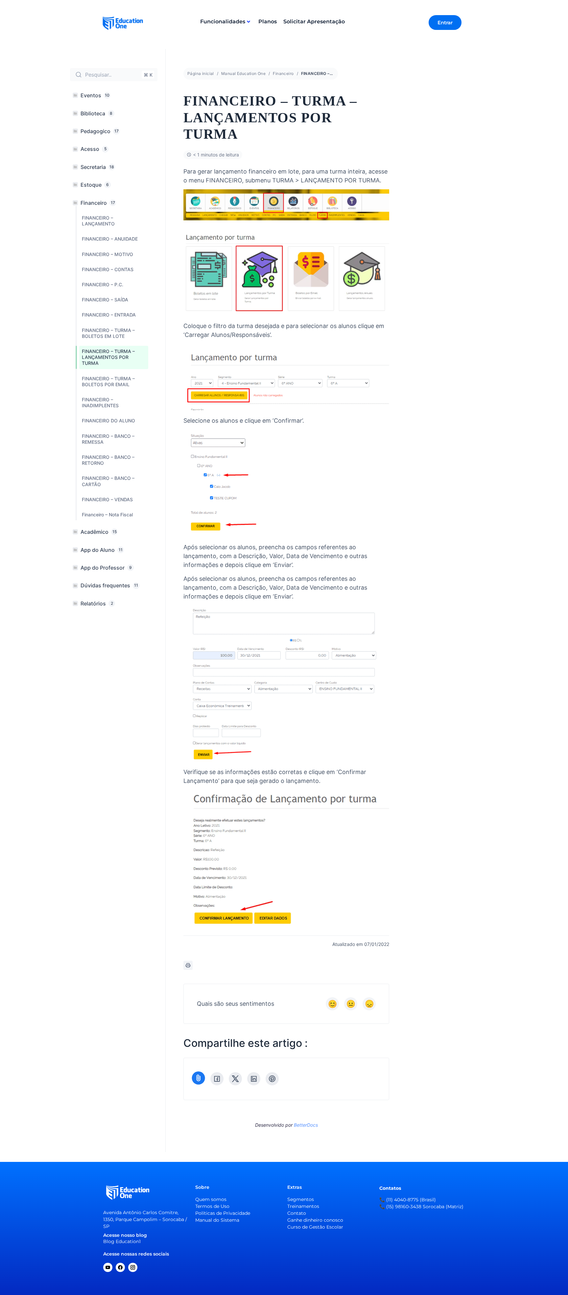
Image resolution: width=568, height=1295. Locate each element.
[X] (235, 1078)
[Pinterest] (272, 1078)
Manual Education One (243, 73)
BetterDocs (306, 1125)
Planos (267, 21)
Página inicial (200, 73)
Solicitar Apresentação (314, 21)
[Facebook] (217, 1078)
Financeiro (283, 73)
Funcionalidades (222, 21)
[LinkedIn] (253, 1078)
